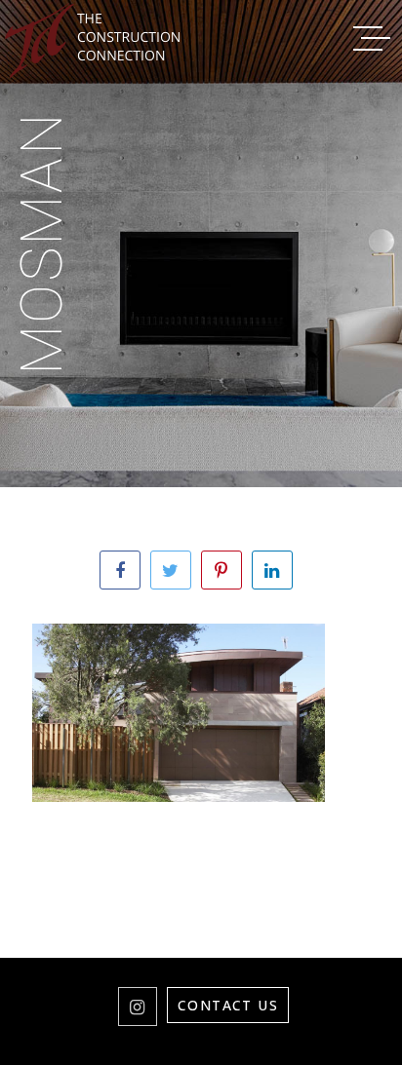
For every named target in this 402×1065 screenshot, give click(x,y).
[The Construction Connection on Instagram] (137, 1006)
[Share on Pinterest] (221, 570)
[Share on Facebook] (120, 570)
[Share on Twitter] (170, 570)
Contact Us (228, 1005)
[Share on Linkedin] (272, 570)
